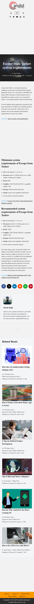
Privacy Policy (12, 596)
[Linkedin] (20, 17)
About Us (7, 594)
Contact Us (15, 594)
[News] (24, 17)
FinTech (14, 550)
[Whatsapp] (25, 286)
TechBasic (27, 550)
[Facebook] (10, 17)
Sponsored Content (14, 376)
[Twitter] (13, 17)
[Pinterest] (31, 286)
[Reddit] (20, 286)
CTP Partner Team (9, 374)
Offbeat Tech (5, 376)
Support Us (22, 596)
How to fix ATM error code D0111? (15, 545)
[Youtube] (17, 17)
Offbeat (15, 412)
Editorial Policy (25, 594)
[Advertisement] (17, 36)
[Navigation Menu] (17, 12)
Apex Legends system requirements (18, 119)
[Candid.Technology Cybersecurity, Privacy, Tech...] (17, 5)
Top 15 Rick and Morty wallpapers (15, 476)
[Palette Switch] (11, 13)
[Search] (23, 13)
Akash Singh (17, 73)
